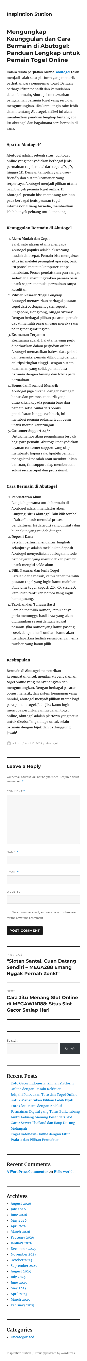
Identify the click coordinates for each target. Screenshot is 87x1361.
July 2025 (18, 1277)
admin (16, 743)
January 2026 (21, 1243)
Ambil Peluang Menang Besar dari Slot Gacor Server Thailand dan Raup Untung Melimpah (43, 1122)
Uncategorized (22, 1337)
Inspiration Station (29, 14)
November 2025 (23, 1254)
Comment (16, 791)
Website (13, 891)
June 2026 (19, 1215)
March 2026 (20, 1232)
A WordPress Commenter (27, 1172)
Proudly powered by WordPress (55, 1353)
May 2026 (19, 1220)
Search (12, 1040)
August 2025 (21, 1271)
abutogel (52, 743)
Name (12, 852)
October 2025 (21, 1260)
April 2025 (19, 1294)
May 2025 (19, 1288)
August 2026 (21, 1203)
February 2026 (22, 1237)
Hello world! (64, 1172)
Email (13, 872)
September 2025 (24, 1266)
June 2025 (19, 1283)
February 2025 (22, 1305)
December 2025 (23, 1249)
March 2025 (20, 1299)
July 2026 (18, 1209)
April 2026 (19, 1226)
